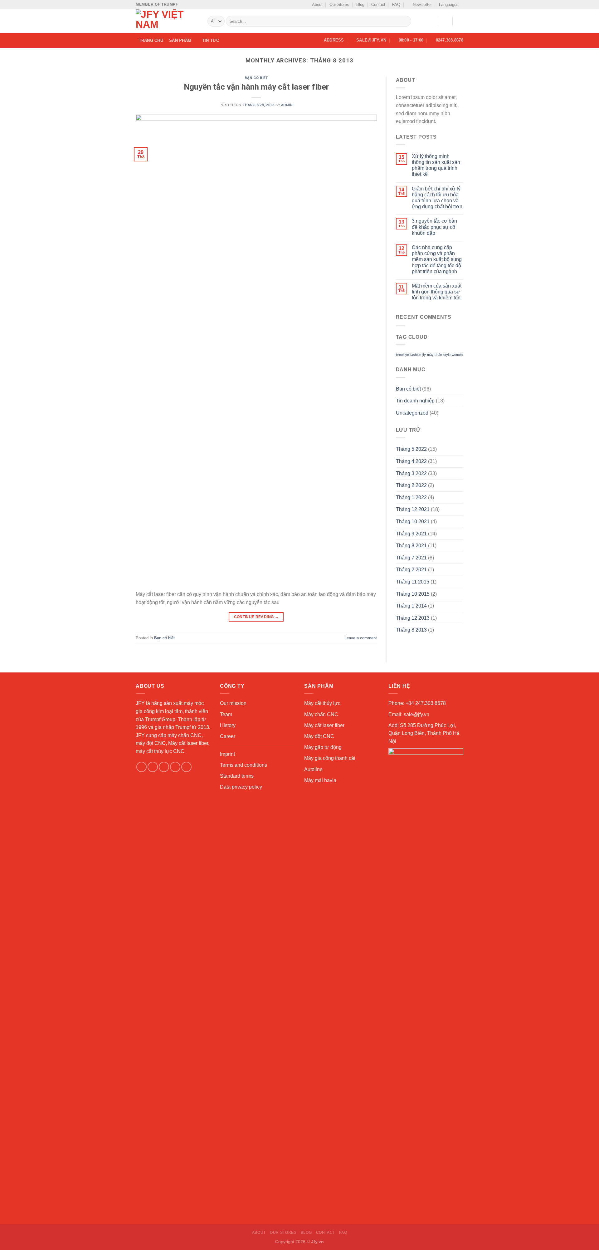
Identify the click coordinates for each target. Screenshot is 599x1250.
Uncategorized (412, 413)
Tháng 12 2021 (413, 509)
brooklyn (402, 355)
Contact (378, 4)
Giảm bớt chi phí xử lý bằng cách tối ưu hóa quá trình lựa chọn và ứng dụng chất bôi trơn (437, 197)
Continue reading (256, 617)
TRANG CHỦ (151, 40)
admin (287, 105)
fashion (415, 355)
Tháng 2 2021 (411, 569)
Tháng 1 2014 (411, 605)
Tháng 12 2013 (413, 618)
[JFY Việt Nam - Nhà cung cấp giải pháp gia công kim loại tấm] (167, 21)
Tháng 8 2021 (411, 545)
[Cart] (460, 21)
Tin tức (210, 40)
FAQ (396, 4)
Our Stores (339, 4)
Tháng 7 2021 (411, 557)
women (457, 355)
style (446, 355)
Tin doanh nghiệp (415, 400)
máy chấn (434, 355)
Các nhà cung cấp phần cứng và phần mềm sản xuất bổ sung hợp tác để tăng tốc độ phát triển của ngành (437, 259)
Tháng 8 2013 (411, 629)
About (317, 4)
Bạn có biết (256, 78)
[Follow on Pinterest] (186, 767)
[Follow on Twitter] (164, 767)
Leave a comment (360, 638)
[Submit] (405, 21)
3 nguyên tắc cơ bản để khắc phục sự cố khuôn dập (434, 226)
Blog (360, 4)
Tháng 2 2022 (411, 485)
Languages (449, 4)
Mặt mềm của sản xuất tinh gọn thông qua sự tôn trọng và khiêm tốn (436, 291)
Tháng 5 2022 (411, 449)
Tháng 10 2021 (413, 521)
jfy (424, 355)
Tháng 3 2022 (411, 473)
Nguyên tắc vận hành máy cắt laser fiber (256, 86)
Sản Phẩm (180, 40)
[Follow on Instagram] (153, 767)
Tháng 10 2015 (413, 594)
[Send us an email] (175, 767)
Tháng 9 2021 (411, 533)
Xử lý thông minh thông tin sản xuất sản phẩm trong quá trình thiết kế (436, 165)
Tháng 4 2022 (411, 461)
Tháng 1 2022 (411, 497)
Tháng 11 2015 (412, 581)
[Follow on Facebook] (141, 767)
